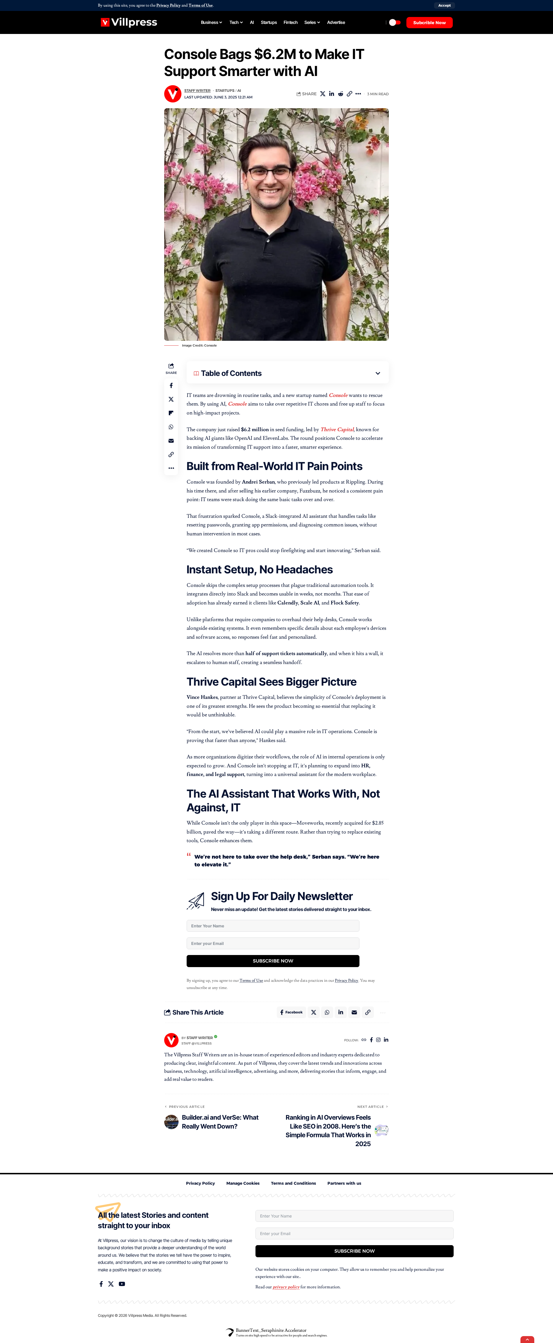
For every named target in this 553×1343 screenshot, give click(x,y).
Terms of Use (201, 5)
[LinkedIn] (386, 1040)
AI (239, 90)
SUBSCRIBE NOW (273, 961)
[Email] (171, 440)
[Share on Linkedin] (340, 93)
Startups (224, 90)
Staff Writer (197, 90)
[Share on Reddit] (349, 93)
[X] (111, 1300)
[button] (444, 5)
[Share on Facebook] (171, 385)
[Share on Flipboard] (171, 413)
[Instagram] (378, 1040)
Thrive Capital (337, 429)
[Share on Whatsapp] (171, 426)
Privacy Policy (168, 5)
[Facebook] (371, 1040)
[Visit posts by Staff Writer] (171, 1040)
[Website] (364, 1040)
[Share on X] (331, 93)
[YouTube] (122, 1300)
